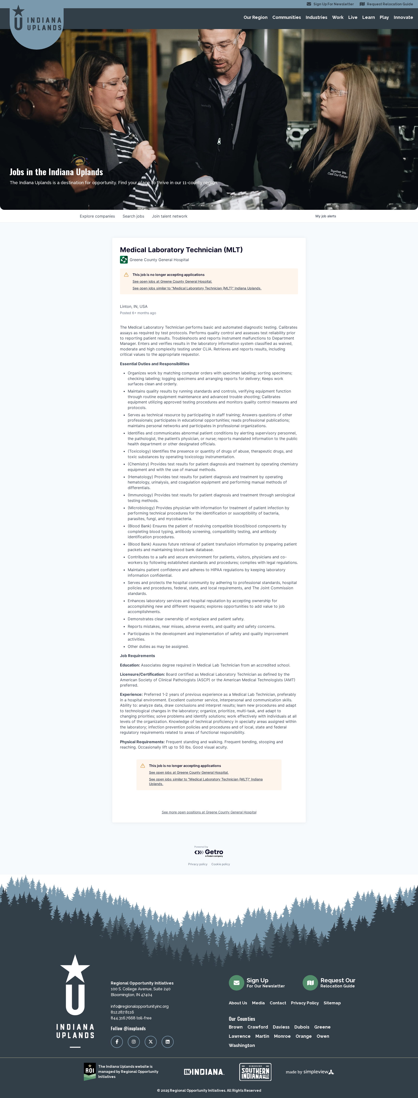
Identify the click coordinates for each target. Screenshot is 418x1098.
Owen (323, 1036)
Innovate (403, 17)
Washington (242, 1045)
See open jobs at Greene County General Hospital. (172, 281)
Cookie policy (220, 864)
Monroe (282, 1036)
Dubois (301, 1027)
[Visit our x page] (151, 1042)
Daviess (281, 1027)
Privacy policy (198, 864)
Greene (322, 1027)
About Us (238, 1002)
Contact (278, 1002)
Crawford (257, 1027)
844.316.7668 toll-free (131, 1018)
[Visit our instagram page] (134, 1042)
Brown (236, 1027)
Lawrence (240, 1036)
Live (353, 17)
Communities (286, 17)
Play (384, 17)
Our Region (256, 17)
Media (258, 1002)
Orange (304, 1036)
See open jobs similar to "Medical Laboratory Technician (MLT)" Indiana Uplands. (197, 288)
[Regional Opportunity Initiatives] (36, 17)
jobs (133, 216)
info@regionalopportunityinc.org (140, 1006)
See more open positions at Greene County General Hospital (209, 812)
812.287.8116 (122, 1012)
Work (337, 17)
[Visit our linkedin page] (168, 1042)
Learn (368, 17)
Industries (316, 17)
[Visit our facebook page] (117, 1042)
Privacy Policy (305, 1002)
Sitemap (332, 1002)
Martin (262, 1036)
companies (97, 216)
